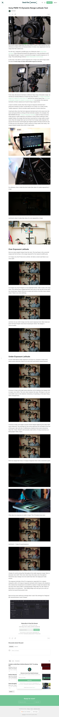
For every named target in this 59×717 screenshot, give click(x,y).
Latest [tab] (13, 660)
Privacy (28, 708)
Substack (24, 714)
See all (10, 691)
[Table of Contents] (1, 358)
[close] (40, 668)
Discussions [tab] (17, 660)
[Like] (10, 14)
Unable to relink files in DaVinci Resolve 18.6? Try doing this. (23, 665)
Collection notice (37, 708)
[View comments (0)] (12, 14)
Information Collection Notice (29, 684)
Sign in (55, 2)
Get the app (35, 711)
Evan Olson (13, 10)
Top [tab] (10, 660)
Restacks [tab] (16, 646)
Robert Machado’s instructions (34, 56)
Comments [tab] (11, 646)
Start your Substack (26, 711)
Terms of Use (35, 682)
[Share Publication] (45, 2)
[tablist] (13, 646)
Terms (31, 708)
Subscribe (49, 2)
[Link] (7, 249)
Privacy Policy (38, 684)
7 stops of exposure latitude (27, 114)
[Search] (42, 2)
